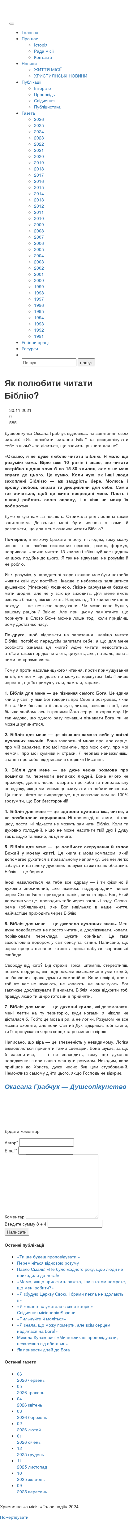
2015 (39, 187)
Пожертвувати (14, 1517)
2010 (39, 218)
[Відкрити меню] (11, 23)
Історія (41, 45)
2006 (39, 243)
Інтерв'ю (42, 88)
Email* (11, 1150)
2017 (39, 175)
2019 (39, 162)
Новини (29, 63)
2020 (39, 156)
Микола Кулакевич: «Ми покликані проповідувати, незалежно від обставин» (67, 1340)
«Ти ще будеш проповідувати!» (48, 1256)
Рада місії (44, 51)
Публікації (31, 82)
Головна (30, 32)
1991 (39, 336)
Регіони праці (35, 342)
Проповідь (44, 94)
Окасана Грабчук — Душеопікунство (66, 1086)
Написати (17, 1232)
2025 (39, 125)
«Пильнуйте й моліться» (41, 1318)
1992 (39, 330)
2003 (39, 261)
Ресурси (30, 348)
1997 (39, 299)
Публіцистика (47, 107)
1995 (39, 311)
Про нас (30, 38)
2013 (39, 200)
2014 (39, 193)
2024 (39, 131)
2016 (39, 181)
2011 (39, 212)
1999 (39, 286)
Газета (28, 113)
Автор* (11, 1142)
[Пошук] (24, 354)
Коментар (14, 1216)
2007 (39, 237)
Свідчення (44, 100)
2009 (39, 224)
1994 (39, 317)
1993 (39, 323)
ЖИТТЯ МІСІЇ (48, 69)
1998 (39, 292)
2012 (39, 206)
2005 (39, 249)
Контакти (43, 57)
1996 (39, 305)
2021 (39, 150)
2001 (39, 274)
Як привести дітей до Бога (43, 1349)
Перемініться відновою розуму (48, 1263)
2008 (39, 231)
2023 (39, 138)
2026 (39, 119)
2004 (39, 255)
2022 (39, 144)
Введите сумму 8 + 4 (25, 1224)
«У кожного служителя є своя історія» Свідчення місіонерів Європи (55, 1309)
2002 (39, 268)
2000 (39, 280)
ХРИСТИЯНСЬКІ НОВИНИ (60, 76)
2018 (39, 169)
